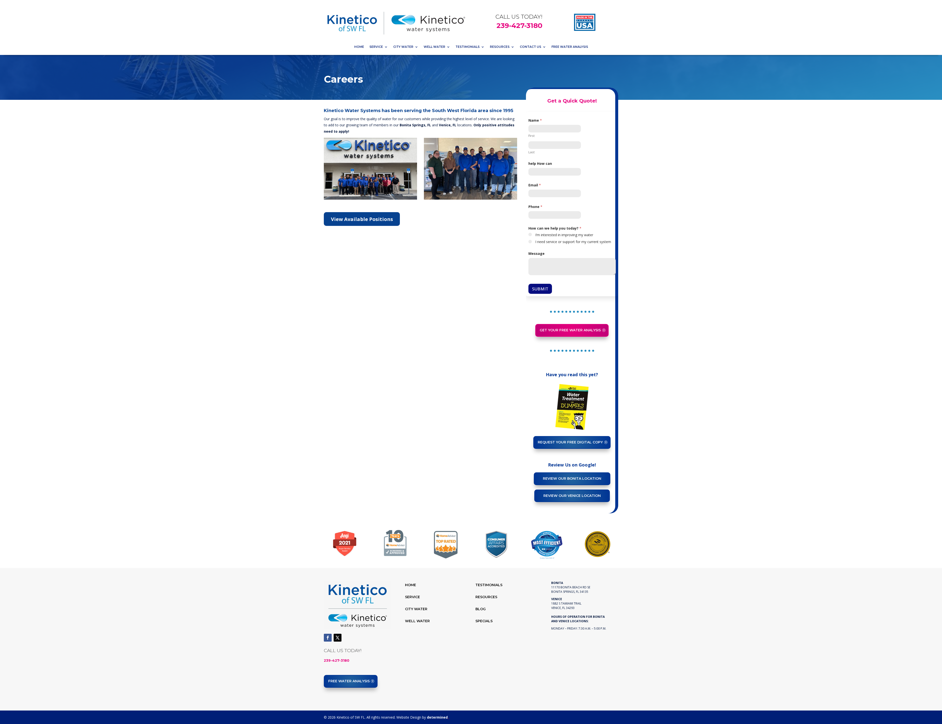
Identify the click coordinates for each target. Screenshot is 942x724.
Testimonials (468, 47)
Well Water (434, 47)
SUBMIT (540, 289)
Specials (484, 621)
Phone (535, 207)
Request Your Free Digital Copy (570, 442)
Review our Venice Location (572, 495)
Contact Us (530, 47)
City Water (403, 47)
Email (534, 185)
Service (376, 47)
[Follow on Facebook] (328, 638)
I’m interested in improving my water (564, 235)
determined (438, 717)
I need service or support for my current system (573, 242)
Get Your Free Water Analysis (570, 330)
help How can (540, 163)
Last (531, 152)
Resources (500, 47)
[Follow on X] (337, 638)
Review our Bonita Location (572, 478)
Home (359, 47)
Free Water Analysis (569, 47)
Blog (480, 609)
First (531, 136)
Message (536, 253)
